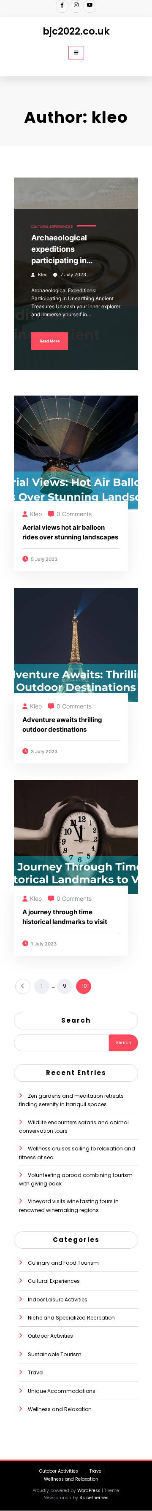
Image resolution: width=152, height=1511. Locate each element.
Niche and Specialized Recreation (71, 1317)
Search (76, 1020)
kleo (43, 274)
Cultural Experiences (52, 227)
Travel (35, 1372)
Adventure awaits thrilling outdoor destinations (62, 724)
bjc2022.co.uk (76, 31)
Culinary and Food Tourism (63, 1262)
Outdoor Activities (50, 1335)
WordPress (88, 1490)
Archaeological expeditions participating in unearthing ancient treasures (66, 249)
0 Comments (74, 513)
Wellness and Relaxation (60, 1409)
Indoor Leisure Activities (57, 1299)
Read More (50, 341)
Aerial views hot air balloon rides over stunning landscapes (70, 532)
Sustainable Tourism (54, 1354)
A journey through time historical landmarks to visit (64, 917)
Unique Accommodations (61, 1391)
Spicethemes (94, 1498)
